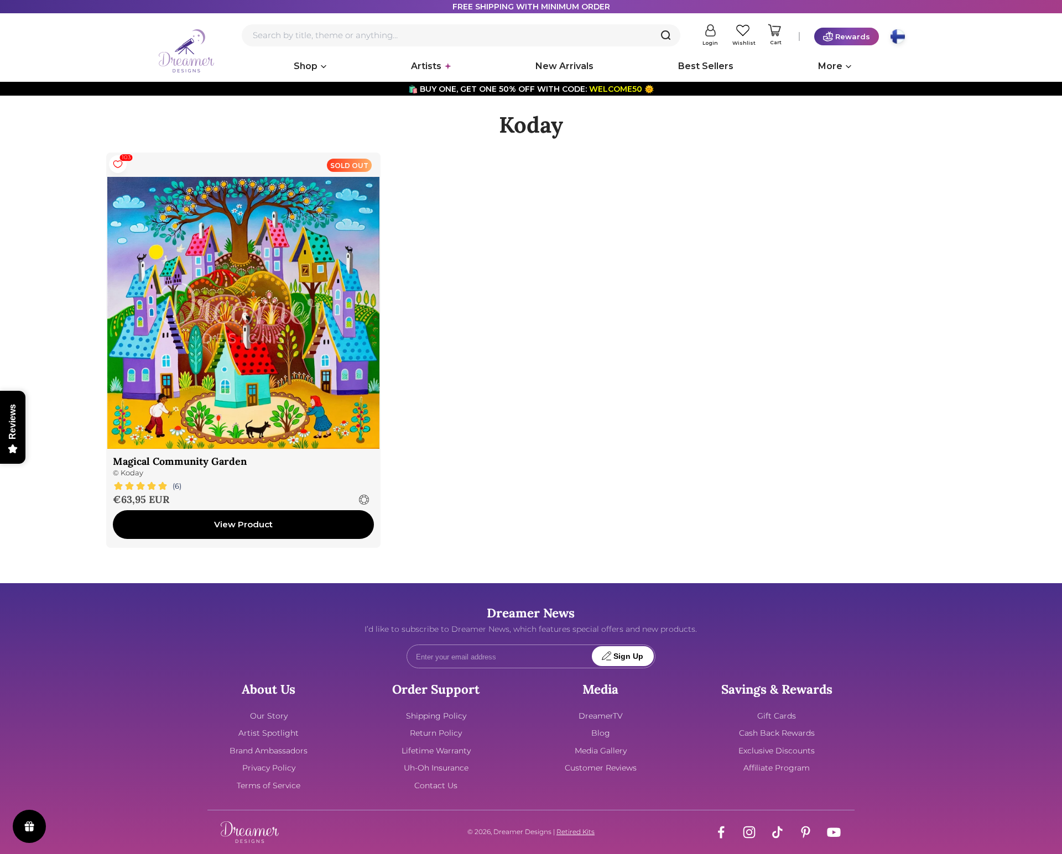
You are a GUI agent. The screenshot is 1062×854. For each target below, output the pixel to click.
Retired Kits (575, 831)
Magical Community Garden (180, 461)
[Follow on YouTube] (833, 832)
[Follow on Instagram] (749, 832)
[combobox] (461, 35)
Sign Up (628, 656)
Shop (305, 66)
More (830, 66)
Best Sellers (705, 66)
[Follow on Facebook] (721, 832)
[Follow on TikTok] (777, 832)
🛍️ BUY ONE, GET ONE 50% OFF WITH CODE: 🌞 (531, 89)
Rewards (852, 36)
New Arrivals (564, 66)
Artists (426, 66)
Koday (132, 473)
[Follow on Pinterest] (805, 832)
